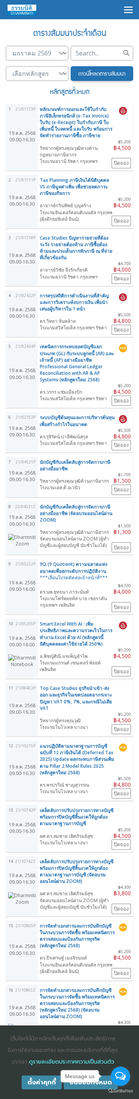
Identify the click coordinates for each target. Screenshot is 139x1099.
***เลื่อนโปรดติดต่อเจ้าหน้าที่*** (74, 577)
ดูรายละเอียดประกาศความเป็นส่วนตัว (71, 1062)
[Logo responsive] (22, 9)
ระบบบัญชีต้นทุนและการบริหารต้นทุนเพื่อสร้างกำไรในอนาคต (77, 420)
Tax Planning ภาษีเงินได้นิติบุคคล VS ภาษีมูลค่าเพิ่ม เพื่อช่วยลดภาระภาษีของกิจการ (74, 186)
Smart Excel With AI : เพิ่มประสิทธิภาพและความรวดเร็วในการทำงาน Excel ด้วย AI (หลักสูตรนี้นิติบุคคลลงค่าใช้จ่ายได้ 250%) (76, 634)
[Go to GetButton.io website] (120, 1091)
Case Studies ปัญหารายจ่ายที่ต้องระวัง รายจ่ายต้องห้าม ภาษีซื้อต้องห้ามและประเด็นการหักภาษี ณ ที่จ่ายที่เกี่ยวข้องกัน (76, 248)
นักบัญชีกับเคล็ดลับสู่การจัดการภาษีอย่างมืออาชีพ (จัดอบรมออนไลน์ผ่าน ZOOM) (76, 513)
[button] (102, 73)
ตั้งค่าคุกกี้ (41, 1082)
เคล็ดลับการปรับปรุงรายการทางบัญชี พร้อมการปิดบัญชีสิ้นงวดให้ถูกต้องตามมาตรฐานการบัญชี (77, 817)
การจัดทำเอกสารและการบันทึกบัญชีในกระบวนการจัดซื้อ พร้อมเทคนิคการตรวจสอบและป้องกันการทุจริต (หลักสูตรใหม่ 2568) (77, 936)
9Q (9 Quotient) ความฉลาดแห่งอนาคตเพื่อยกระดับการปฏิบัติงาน (74, 571)
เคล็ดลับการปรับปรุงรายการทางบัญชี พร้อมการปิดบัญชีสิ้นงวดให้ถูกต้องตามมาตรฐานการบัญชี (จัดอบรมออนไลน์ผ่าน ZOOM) (77, 871)
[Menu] (128, 9)
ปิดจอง (121, 162)
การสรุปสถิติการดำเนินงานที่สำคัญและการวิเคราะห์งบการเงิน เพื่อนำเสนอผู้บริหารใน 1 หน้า (74, 302)
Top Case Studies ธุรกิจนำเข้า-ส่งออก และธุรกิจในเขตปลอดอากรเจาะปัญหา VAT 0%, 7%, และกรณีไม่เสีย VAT (76, 698)
